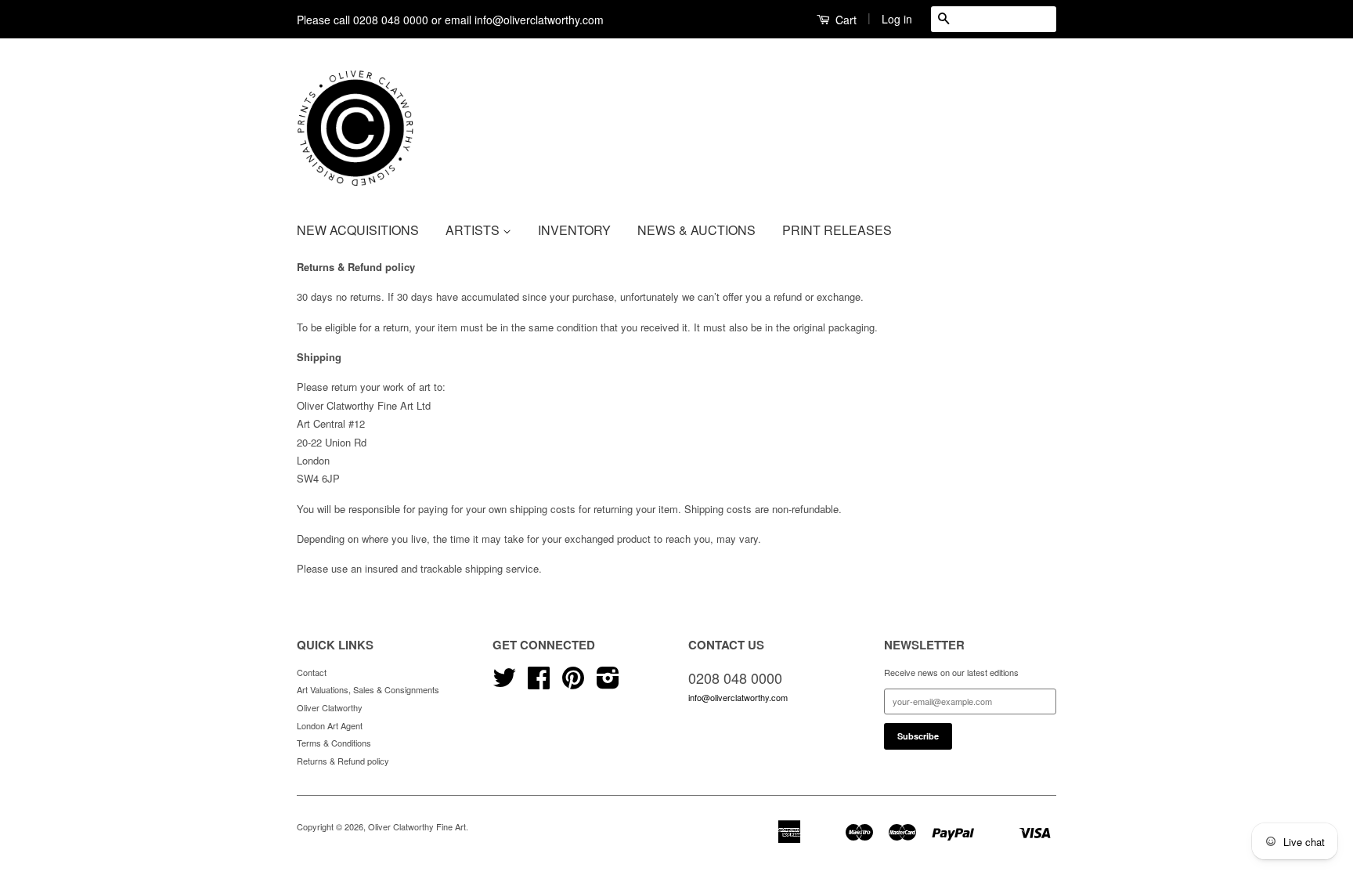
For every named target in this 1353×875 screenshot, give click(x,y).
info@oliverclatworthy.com (738, 697)
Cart (844, 19)
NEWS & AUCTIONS (696, 230)
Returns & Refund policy (343, 760)
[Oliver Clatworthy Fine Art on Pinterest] (573, 683)
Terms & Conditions (334, 742)
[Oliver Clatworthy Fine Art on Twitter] (504, 683)
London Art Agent (330, 725)
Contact (312, 672)
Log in (897, 19)
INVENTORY (574, 230)
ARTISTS (474, 230)
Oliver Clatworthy (330, 707)
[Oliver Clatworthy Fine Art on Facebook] (538, 683)
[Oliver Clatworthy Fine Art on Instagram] (608, 683)
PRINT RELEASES (837, 230)
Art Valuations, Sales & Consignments (368, 689)
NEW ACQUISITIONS (358, 230)
